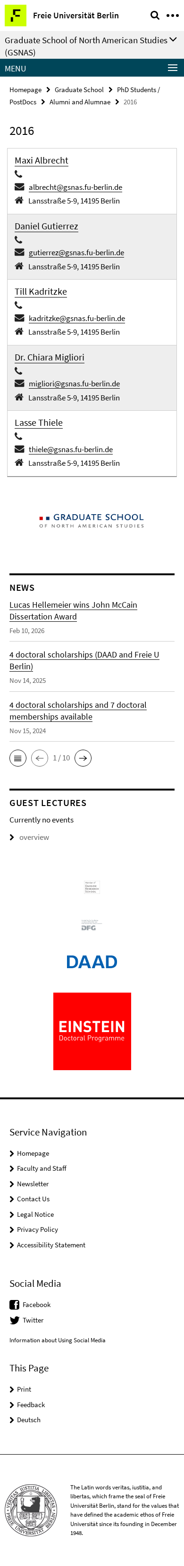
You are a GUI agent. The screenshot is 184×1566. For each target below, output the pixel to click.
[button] (17, 758)
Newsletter (33, 1183)
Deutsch (29, 1419)
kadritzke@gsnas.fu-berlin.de (77, 318)
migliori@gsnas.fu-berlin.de (74, 383)
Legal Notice (35, 1214)
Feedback (31, 1404)
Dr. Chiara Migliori (49, 357)
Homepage (25, 89)
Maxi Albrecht (41, 160)
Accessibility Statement (51, 1244)
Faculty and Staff (42, 1168)
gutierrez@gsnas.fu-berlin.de (76, 252)
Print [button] (24, 1389)
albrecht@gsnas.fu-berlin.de (75, 187)
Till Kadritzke (41, 291)
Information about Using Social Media (57, 1340)
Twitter (33, 1319)
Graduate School (79, 89)
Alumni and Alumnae (80, 101)
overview (34, 837)
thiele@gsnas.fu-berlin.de (71, 449)
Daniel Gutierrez (46, 226)
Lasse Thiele (39, 422)
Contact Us (33, 1198)
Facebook (36, 1304)
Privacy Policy (37, 1229)
